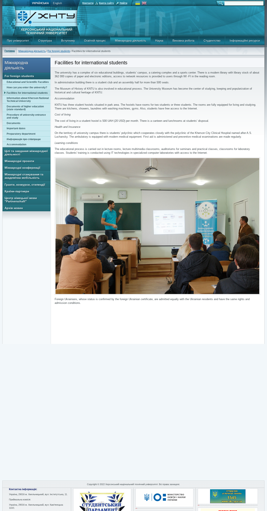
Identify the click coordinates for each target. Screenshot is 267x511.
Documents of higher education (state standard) (25, 108)
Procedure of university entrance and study (26, 116)
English (57, 3)
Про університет (18, 40)
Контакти (87, 3)
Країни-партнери (17, 191)
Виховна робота (183, 40)
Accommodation (16, 144)
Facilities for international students (27, 92)
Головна (10, 51)
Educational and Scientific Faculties (28, 82)
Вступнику (68, 40)
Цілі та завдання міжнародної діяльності (26, 152)
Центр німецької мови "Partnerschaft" (21, 199)
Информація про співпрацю (24, 139)
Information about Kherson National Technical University (28, 100)
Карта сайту (106, 3)
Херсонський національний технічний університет (46, 31)
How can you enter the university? (27, 87)
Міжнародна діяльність (130, 40)
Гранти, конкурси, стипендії (25, 184)
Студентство (212, 40)
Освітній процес (95, 40)
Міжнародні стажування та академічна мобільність (24, 176)
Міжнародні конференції (22, 167)
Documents (13, 123)
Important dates (16, 128)
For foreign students (59, 51)
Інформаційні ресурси (245, 40)
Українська (40, 3)
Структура (45, 40)
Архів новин (14, 208)
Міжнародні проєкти (19, 161)
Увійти (123, 3)
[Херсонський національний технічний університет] (46, 25)
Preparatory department (21, 133)
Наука (159, 40)
